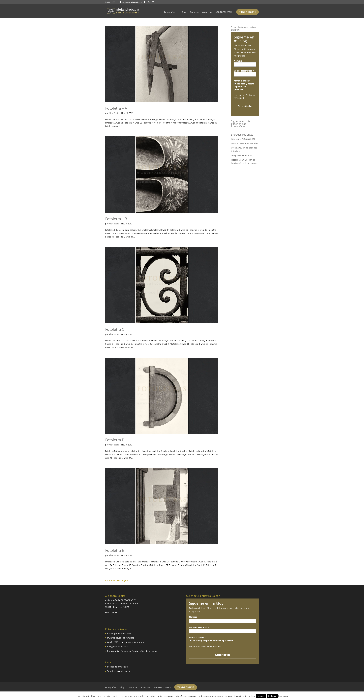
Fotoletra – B (116, 218)
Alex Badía (114, 113)
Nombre (238, 60)
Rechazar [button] (272, 696)
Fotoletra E (114, 550)
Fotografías (169, 12)
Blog (184, 12)
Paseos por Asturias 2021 (243, 139)
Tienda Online (247, 12)
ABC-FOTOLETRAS (224, 12)
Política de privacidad (117, 666)
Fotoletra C (114, 329)
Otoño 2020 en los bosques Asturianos (125, 642)
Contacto (194, 12)
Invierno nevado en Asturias (244, 143)
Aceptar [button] (261, 696)
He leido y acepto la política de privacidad (244, 86)
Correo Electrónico (244, 70)
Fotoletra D (115, 439)
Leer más (283, 695)
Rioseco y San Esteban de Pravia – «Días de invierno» (132, 651)
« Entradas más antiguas (117, 580)
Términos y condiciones (118, 671)
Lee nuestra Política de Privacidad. (205, 646)
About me (207, 12)
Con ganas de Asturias (241, 155)
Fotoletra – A (116, 108)
